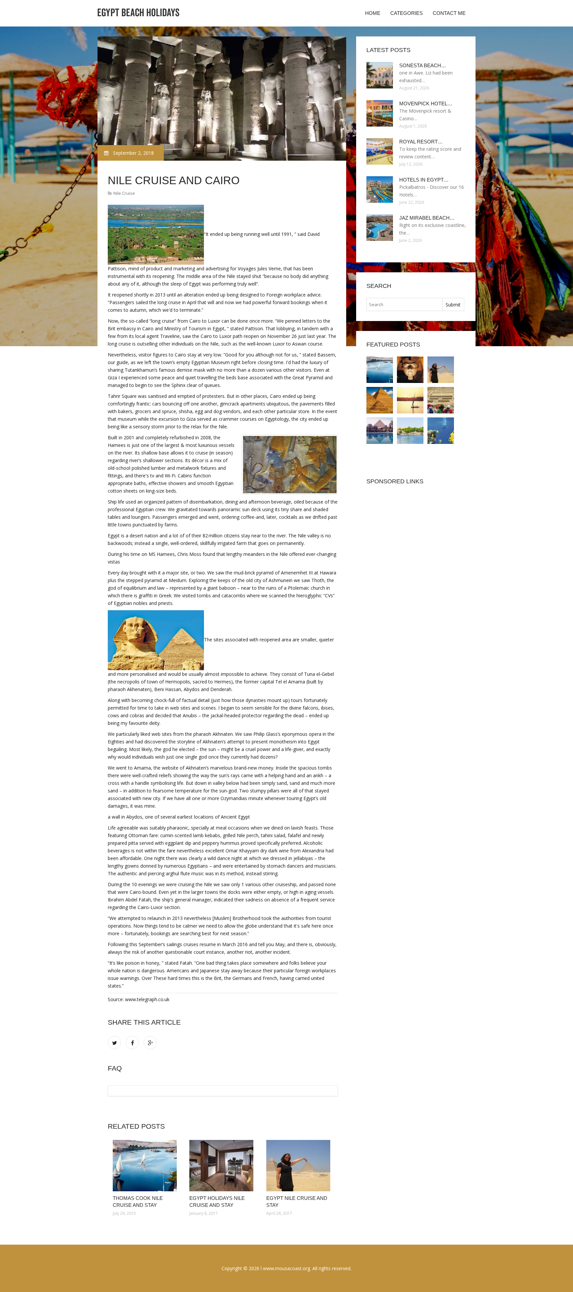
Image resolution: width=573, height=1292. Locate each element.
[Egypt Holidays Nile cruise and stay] (222, 1165)
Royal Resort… (421, 141)
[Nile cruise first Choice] (440, 430)
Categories (406, 13)
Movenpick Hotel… (425, 103)
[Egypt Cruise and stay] (379, 430)
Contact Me (449, 13)
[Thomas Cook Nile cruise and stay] (146, 1165)
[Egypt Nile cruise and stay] (299, 1165)
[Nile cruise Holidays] (410, 430)
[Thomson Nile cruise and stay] (410, 400)
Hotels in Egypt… (424, 180)
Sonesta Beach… (422, 65)
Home (372, 13)
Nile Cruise (124, 193)
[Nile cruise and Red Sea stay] (440, 400)
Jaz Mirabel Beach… (427, 218)
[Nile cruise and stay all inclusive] (379, 400)
